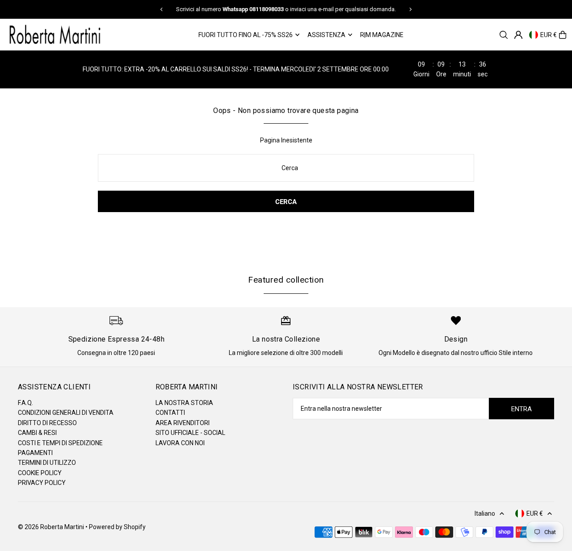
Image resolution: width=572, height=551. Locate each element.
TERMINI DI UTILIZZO (47, 462)
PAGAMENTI (35, 452)
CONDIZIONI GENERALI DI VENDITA (66, 412)
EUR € (548, 34)
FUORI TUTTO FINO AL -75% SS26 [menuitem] (245, 34)
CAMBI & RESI (37, 432)
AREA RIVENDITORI (183, 422)
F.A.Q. (25, 402)
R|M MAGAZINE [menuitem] (382, 34)
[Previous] (161, 9)
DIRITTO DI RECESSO (47, 422)
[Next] (410, 9)
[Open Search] (504, 35)
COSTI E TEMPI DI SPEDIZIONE (60, 443)
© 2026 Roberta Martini (51, 526)
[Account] (518, 35)
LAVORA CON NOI (180, 443)
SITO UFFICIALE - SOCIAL (190, 432)
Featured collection (286, 280)
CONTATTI (170, 412)
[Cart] (562, 35)
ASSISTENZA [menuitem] (326, 34)
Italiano (485, 513)
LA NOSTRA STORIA (184, 402)
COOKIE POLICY (40, 472)
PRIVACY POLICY (42, 482)
